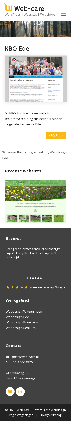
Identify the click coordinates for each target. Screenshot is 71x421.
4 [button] (35, 278)
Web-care (29, 9)
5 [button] (38, 278)
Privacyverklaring (50, 415)
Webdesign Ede (17, 317)
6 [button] (41, 278)
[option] (34, 253)
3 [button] (33, 278)
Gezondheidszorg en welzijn (27, 152)
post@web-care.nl (25, 357)
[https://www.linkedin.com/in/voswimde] (20, 391)
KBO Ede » (56, 135)
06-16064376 (23, 362)
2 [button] (30, 278)
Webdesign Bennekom (22, 322)
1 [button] (27, 278)
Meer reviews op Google (47, 287)
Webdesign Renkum (21, 328)
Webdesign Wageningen (24, 311)
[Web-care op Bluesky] (10, 391)
